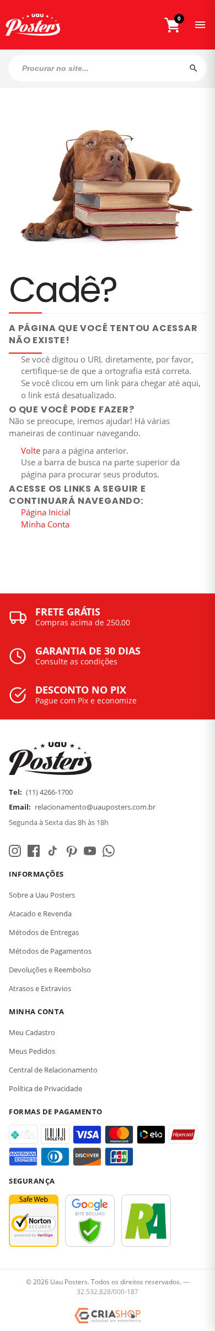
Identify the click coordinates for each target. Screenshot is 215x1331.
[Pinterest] (71, 851)
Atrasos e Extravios (40, 988)
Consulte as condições (76, 661)
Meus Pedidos (32, 1051)
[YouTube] (90, 851)
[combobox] (107, 68)
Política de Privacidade (45, 1088)
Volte (30, 450)
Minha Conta (45, 524)
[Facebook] (34, 851)
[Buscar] (193, 68)
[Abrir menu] (200, 24)
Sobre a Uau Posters (42, 895)
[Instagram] (15, 851)
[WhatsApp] (109, 851)
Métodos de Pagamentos (50, 951)
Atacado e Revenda (40, 914)
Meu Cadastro (32, 1032)
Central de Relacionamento (53, 1070)
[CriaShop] (107, 1315)
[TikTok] (52, 851)
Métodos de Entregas (44, 932)
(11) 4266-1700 (49, 792)
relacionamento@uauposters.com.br (95, 807)
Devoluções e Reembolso (50, 970)
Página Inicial (46, 512)
